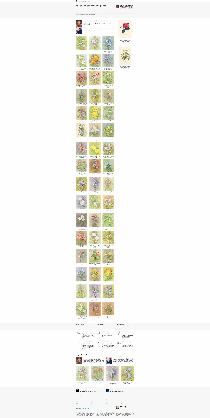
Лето (106, 397)
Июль (107, 401)
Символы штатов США (103, 406)
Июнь (107, 399)
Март (91, 399)
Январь (77, 401)
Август (107, 403)
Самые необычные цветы (95, 406)
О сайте (83, 408)
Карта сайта (87, 408)
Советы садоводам (81, 1)
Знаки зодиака (78, 406)
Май (91, 403)
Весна (92, 397)
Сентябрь (122, 399)
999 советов (78, 395)
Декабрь (77, 399)
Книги (109, 406)
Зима (76, 397)
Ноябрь (122, 403)
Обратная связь (78, 408)
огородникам (88, 1)
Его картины (115, 358)
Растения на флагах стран (86, 406)
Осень (122, 397)
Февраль (77, 403)
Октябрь (122, 401)
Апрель (92, 401)
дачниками (88, 412)
